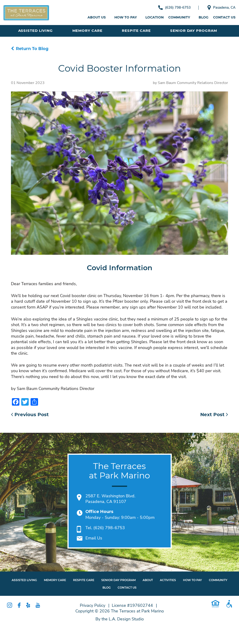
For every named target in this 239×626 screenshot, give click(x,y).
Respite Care (136, 30)
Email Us (93, 538)
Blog (203, 17)
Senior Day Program (193, 30)
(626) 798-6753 (178, 7)
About (148, 580)
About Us (97, 17)
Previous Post (31, 414)
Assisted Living (35, 30)
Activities (168, 580)
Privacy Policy (92, 605)
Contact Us (224, 17)
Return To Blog (32, 48)
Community (179, 17)
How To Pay (192, 580)
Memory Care (87, 30)
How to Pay (125, 17)
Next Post (213, 414)
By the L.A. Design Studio (119, 619)
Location (154, 17)
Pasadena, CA (224, 7)
